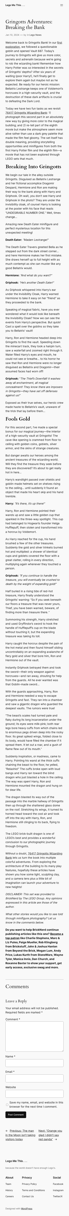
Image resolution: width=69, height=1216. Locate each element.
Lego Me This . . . (15, 5)
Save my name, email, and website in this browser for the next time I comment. (36, 1104)
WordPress (26, 1208)
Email (10, 1071)
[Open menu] (62, 5)
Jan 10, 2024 (12, 34)
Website (10, 1087)
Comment (12, 1019)
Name (10, 1056)
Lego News (35, 34)
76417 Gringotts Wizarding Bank (26, 112)
